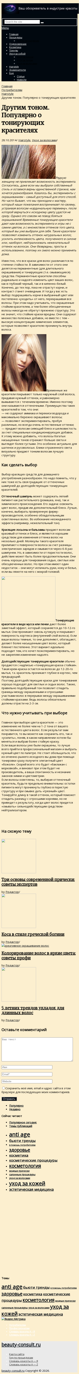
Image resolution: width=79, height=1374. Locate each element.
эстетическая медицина (31, 1189)
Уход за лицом (25, 57)
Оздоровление (17, 44)
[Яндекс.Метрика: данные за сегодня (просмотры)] (14, 1319)
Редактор (12, 892)
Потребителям (12, 90)
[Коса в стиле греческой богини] (39, 911)
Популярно (16, 1105)
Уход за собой (17, 53)
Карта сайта (16, 1354)
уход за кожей (27, 1183)
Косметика (15, 47)
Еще (11, 73)
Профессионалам (19, 1328)
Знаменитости (17, 70)
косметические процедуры (33, 1160)
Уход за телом (25, 60)
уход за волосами (19, 1178)
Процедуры (15, 37)
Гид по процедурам (28, 40)
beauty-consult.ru (21, 1344)
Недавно (15, 1109)
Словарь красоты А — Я (23, 1361)
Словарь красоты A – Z (22, 1334)
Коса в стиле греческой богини (33, 934)
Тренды (13, 50)
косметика (18, 1155)
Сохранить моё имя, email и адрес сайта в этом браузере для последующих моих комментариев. (36, 1090)
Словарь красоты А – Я (22, 1331)
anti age (19, 1134)
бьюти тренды (22, 1140)
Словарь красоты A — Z (23, 1364)
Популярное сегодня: (23, 1122)
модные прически (19, 1170)
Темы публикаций (20, 1126)
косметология (25, 1166)
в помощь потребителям (22, 1145)
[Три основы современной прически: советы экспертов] (39, 856)
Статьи (21, 76)
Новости (21, 79)
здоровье (19, 1150)
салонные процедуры (22, 1174)
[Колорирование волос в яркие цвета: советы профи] (39, 945)
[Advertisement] (39, 1234)
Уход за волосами (27, 63)
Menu (5, 28)
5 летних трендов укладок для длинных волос (33, 1010)
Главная (13, 34)
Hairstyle (14, 66)
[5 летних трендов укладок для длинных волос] (39, 984)
